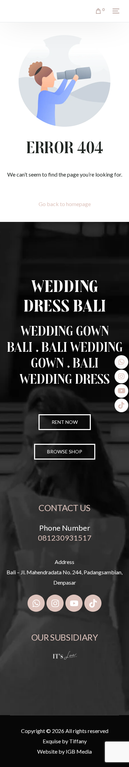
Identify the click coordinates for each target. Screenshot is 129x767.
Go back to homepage (65, 204)
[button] (64, 452)
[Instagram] (55, 603)
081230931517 (65, 537)
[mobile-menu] (115, 11)
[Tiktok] (92, 603)
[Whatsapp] (36, 603)
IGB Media (79, 751)
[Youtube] (74, 603)
